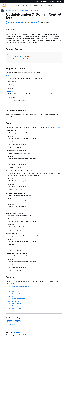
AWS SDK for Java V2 (14, 296)
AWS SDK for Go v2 (14, 294)
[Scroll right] (54, 5)
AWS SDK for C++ (13, 291)
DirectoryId (15, 58)
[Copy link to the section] (5, 49)
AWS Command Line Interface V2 (18, 286)
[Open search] (60, 5)
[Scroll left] (11, 5)
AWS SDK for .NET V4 (15, 289)
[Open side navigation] (2, 10)
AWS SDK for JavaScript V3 (16, 298)
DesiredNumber (16, 56)
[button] (11, 29)
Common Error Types (54, 127)
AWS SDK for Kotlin (14, 301)
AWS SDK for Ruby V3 (15, 308)
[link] (35, 10)
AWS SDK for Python (14, 306)
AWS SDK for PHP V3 (14, 303)
